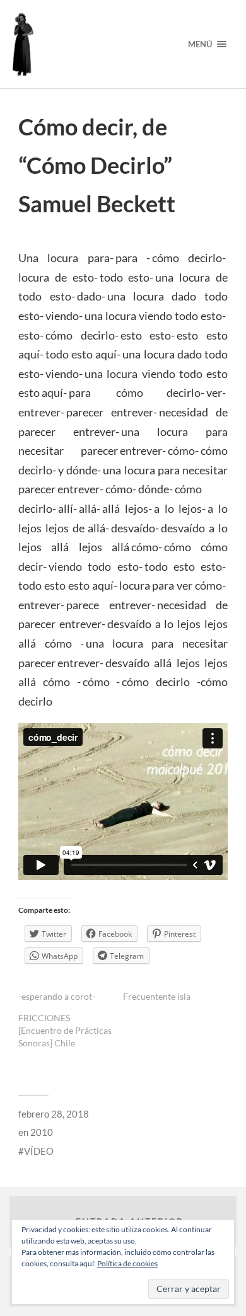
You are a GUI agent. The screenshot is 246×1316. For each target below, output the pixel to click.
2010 (41, 1132)
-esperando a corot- (56, 996)
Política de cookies (127, 1263)
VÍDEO (39, 1151)
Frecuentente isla (156, 996)
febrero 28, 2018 (53, 1113)
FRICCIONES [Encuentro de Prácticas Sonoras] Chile (65, 1030)
